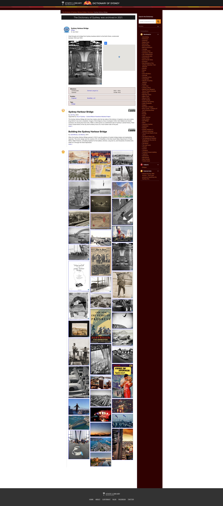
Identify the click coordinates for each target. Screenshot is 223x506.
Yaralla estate (146, 161)
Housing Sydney (147, 77)
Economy (144, 61)
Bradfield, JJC (91, 98)
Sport (143, 122)
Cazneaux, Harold (147, 52)
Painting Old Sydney (148, 101)
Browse (141, 26)
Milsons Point (146, 98)
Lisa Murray (81, 134)
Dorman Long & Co (92, 90)
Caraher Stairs (146, 51)
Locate (105, 43)
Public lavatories (147, 103)
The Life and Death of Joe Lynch (149, 133)
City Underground (147, 54)
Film (143, 72)
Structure (90, 12)
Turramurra (145, 155)
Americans (145, 38)
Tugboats (145, 154)
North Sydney (146, 100)
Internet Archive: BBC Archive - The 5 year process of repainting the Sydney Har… (149, 176)
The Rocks (145, 143)
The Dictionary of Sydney (69, 12)
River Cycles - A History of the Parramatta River (149, 109)
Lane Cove (145, 86)
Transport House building (149, 152)
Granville (144, 75)
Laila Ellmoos (74, 134)
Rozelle (144, 113)
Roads (144, 112)
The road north (146, 145)
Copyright (106, 499)
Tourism (144, 148)
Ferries (144, 70)
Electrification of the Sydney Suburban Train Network (149, 64)
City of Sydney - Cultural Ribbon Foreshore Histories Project (93, 116)
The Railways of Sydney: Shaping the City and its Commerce (149, 139)
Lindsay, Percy (146, 87)
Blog (114, 499)
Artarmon (144, 40)
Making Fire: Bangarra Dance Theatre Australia (149, 90)
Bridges (144, 167)
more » (70, 126)
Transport (145, 150)
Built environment (147, 47)
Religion (144, 105)
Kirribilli (144, 84)
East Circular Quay (147, 59)
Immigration (145, 79)
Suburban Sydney (147, 124)
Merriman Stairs (146, 94)
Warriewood (145, 157)
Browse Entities (82, 12)
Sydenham (145, 126)
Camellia (144, 49)
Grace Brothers (146, 73)
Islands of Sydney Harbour (147, 81)
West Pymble (146, 159)
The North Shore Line (148, 136)
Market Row (145, 93)
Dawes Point (145, 58)
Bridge (73, 30)
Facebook (122, 499)
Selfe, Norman (146, 117)
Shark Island (145, 119)
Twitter (131, 499)
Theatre (144, 147)
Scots (143, 115)
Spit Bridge (145, 120)
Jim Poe (72, 115)
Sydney (144, 127)
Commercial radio (147, 56)
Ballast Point (145, 42)
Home (91, 499)
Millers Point (145, 96)
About (97, 499)
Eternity (144, 68)
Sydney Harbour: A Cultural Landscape (147, 130)
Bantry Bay (145, 44)
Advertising (145, 37)
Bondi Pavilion (146, 45)
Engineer (74, 98)
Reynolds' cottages (147, 106)
